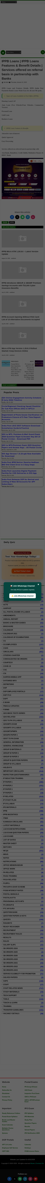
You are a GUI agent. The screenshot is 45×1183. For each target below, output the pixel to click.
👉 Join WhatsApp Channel (22, 596)
